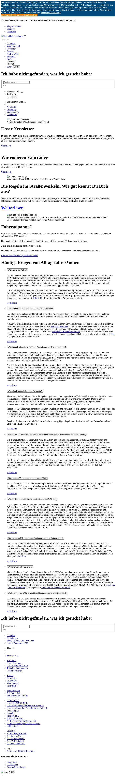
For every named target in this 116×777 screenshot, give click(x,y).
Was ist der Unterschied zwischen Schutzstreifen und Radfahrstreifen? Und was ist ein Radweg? (47, 434)
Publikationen (13, 726)
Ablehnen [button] (5, 15)
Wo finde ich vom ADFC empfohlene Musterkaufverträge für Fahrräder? (37, 593)
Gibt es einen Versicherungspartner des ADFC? (27, 478)
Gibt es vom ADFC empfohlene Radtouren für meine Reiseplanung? (35, 538)
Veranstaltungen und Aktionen (20, 640)
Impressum (12, 762)
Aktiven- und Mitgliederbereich (21, 751)
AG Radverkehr (14, 693)
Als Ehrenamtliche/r (16, 738)
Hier (113, 334)
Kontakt (10, 713)
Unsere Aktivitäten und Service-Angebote (25, 705)
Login (9, 59)
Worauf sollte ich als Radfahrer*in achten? (25, 391)
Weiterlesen (6, 146)
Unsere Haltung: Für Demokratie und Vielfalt (27, 708)
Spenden (11, 29)
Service (10, 51)
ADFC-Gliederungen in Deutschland (23, 723)
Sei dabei (11, 56)
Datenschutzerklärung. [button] (51, 12)
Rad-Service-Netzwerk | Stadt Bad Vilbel (19, 255)
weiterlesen (12, 303)
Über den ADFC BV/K (17, 703)
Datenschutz (12, 764)
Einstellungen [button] (16, 15)
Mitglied (37, 298)
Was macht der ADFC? (17, 270)
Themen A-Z (12, 655)
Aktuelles (11, 43)
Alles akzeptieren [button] (29, 15)
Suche (10, 67)
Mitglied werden (14, 26)
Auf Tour (22, 556)
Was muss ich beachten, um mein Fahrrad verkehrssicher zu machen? (37, 347)
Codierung (11, 109)
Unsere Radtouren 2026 (17, 643)
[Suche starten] (4, 85)
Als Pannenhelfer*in (16, 743)
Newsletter (11, 31)
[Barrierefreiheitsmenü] (2, 39)
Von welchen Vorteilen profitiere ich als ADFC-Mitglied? (30, 309)
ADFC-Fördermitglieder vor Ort (21, 721)
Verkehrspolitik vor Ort (17, 695)
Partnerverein (13, 716)
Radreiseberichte (14, 671)
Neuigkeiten (12, 638)
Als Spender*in (14, 736)
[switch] (22, 92)
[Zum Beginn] (2, 775)
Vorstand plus (13, 710)
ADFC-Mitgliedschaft (16, 733)
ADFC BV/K (13, 54)
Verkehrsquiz (13, 112)
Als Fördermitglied (15, 741)
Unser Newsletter (14, 718)
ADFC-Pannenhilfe (59, 326)
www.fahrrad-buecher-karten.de (55, 587)
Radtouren (11, 49)
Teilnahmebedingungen (17, 668)
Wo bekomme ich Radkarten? (20, 567)
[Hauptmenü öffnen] (8, 39)
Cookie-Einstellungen (16, 767)
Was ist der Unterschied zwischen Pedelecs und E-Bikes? (32, 499)
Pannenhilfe (12, 114)
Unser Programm (14, 663)
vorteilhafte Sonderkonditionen (66, 331)
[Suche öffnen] (5, 39)
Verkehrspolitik (13, 46)
